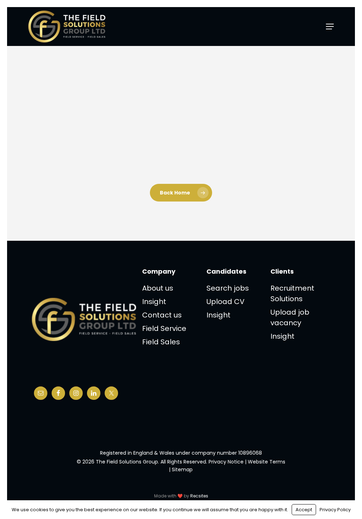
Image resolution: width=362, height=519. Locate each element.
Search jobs (227, 288)
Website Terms (266, 461)
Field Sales (161, 342)
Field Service (164, 328)
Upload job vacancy (289, 317)
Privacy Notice (226, 461)
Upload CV (225, 302)
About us (157, 288)
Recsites (199, 496)
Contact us (162, 315)
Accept (304, 509)
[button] (330, 26)
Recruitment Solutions (292, 293)
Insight (154, 302)
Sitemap (182, 469)
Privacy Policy (335, 509)
